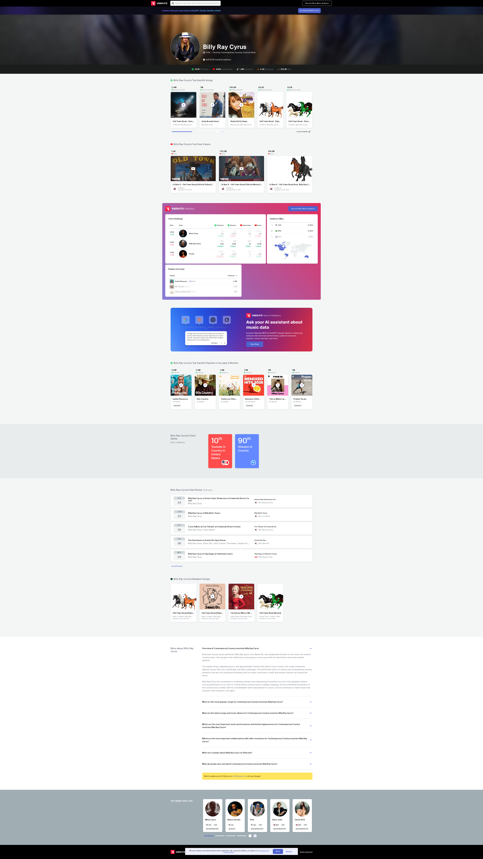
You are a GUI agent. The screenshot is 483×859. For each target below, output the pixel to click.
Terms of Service (306, 852)
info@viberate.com (239, 776)
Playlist (172, 276)
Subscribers (247, 225)
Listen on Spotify (302, 131)
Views (259, 225)
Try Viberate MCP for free (309, 11)
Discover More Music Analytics (317, 3)
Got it (278, 851)
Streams (233, 225)
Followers (220, 225)
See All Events (177, 566)
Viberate (159, 3)
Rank (171, 225)
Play (184, 105)
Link (190, 281)
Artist (181, 225)
